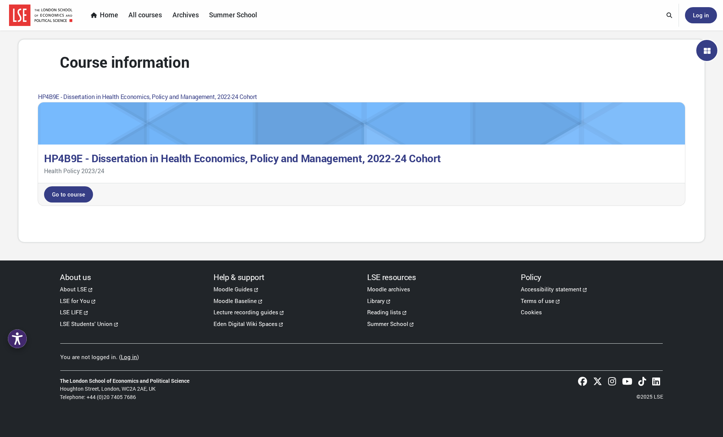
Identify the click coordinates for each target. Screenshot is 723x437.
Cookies (531, 312)
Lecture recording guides (246, 312)
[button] (669, 15)
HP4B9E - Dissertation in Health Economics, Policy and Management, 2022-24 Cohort (147, 96)
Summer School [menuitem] (233, 15)
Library (376, 301)
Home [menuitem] (109, 15)
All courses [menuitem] (145, 15)
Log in (701, 15)
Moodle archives (388, 289)
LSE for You (75, 301)
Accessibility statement (551, 289)
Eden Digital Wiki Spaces (246, 323)
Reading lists (384, 312)
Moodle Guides (233, 289)
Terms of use (537, 301)
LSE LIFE (71, 312)
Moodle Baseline (235, 301)
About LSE (73, 289)
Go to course (68, 194)
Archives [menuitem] (185, 15)
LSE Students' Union (86, 323)
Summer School (387, 323)
